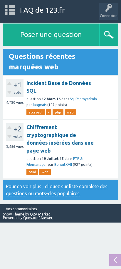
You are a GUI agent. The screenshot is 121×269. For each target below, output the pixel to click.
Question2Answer (38, 218)
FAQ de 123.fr (42, 10)
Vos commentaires (21, 209)
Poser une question (51, 35)
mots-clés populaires (57, 193)
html (32, 172)
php (58, 112)
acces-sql (35, 112)
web (70, 112)
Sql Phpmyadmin (83, 99)
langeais (39, 105)
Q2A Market (40, 214)
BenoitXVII (63, 164)
